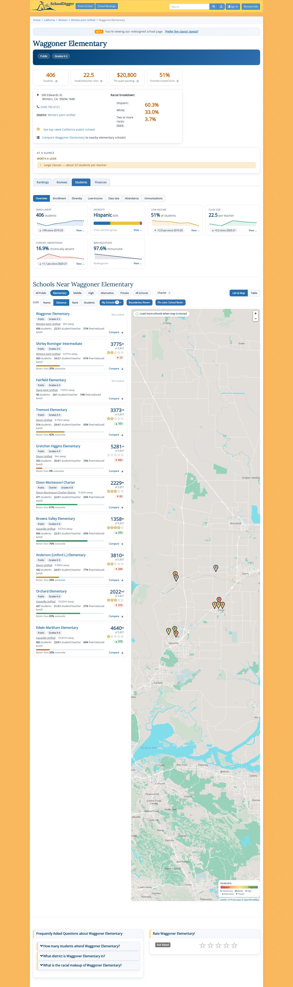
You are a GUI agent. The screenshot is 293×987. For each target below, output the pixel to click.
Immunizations (153, 198)
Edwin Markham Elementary (57, 628)
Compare (114, 332)
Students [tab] (81, 182)
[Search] (213, 7)
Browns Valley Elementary (55, 519)
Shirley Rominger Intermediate (59, 344)
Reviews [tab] (62, 182)
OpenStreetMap (251, 899)
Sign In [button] (234, 6)
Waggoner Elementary (53, 314)
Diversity (77, 198)
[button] (60, 220)
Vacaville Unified (45, 529)
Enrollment (59, 198)
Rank (75, 302)
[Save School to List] (122, 332)
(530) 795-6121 (50, 107)
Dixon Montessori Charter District (56, 492)
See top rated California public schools (69, 129)
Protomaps (235, 899)
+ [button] (256, 313)
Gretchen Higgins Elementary (58, 446)
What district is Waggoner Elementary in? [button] (74, 956)
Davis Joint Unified (47, 390)
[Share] (221, 7)
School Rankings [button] (107, 6)
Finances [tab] (101, 182)
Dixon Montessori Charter (55, 482)
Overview (41, 198)
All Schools (142, 293)
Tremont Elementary (51, 410)
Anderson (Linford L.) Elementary (61, 555)
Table (254, 293)
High (91, 293)
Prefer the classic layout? (181, 31)
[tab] (88, 946)
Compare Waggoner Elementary (63, 137)
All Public (41, 293)
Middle (77, 293)
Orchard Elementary (51, 591)
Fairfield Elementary (51, 380)
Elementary (60, 293)
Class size (113, 198)
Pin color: (170, 302)
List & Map (238, 293)
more (120, 125)
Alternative (107, 293)
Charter (163, 293)
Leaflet (223, 899)
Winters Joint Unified (61, 115)
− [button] (256, 318)
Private (124, 293)
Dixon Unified (44, 420)
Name (46, 302)
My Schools (110, 302)
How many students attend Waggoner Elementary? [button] (81, 946)
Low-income (95, 198)
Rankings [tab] (43, 182)
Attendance (132, 198)
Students (89, 302)
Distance (61, 302)
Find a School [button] (85, 6)
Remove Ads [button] (251, 6)
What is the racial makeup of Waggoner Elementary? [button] (82, 965)
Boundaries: (139, 302)
